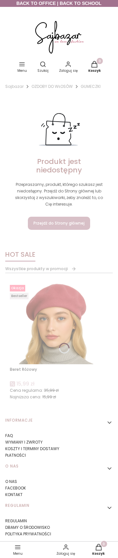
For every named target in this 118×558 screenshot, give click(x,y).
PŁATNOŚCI (15, 455)
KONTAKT (14, 494)
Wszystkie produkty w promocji (36, 268)
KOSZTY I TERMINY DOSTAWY (32, 448)
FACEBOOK (15, 488)
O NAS (11, 481)
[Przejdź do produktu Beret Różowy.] (59, 323)
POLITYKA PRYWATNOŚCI (28, 534)
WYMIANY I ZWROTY (24, 442)
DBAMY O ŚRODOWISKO (27, 527)
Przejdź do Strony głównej (59, 223)
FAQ (9, 435)
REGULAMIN (16, 521)
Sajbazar (14, 86)
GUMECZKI (91, 86)
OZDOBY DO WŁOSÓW (52, 86)
